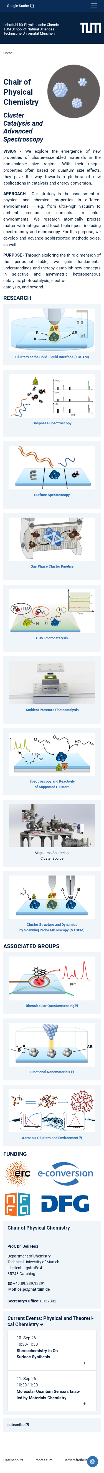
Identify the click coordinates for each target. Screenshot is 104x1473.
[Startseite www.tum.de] (90, 27)
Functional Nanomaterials (50, 1072)
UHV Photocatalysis (52, 638)
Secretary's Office (22, 1301)
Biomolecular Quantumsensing (50, 1006)
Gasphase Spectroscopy (52, 423)
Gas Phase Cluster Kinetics (52, 566)
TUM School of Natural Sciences (28, 29)
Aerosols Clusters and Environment (50, 1138)
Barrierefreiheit (75, 1460)
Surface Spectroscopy (52, 495)
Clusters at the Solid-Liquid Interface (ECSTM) (52, 357)
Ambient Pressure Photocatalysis (52, 710)
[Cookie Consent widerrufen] (92, 1461)
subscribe (16, 1424)
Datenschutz (13, 1460)
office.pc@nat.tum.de (31, 1289)
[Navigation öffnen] (94, 6)
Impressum (43, 1460)
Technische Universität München (29, 33)
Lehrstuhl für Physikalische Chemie (31, 25)
